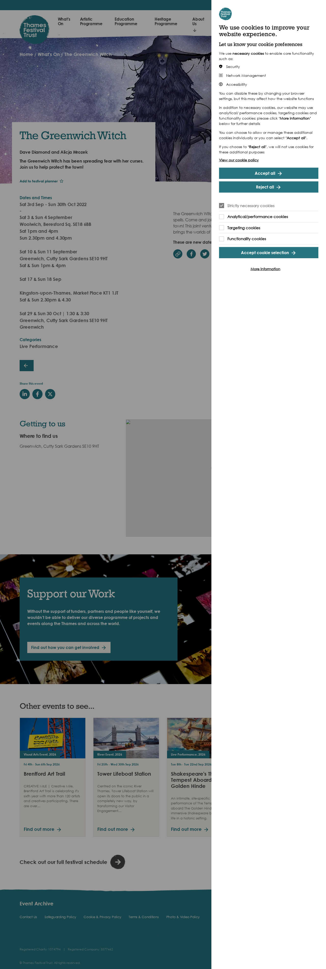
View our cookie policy (239, 160)
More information (265, 269)
